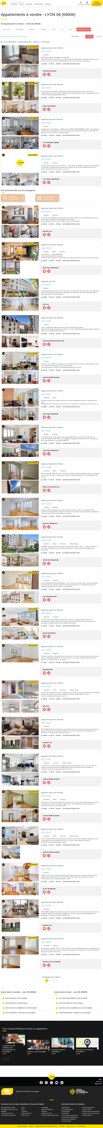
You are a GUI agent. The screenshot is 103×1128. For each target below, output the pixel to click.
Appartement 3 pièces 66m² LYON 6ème (52, 391)
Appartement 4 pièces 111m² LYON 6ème (52, 938)
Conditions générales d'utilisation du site (46, 1126)
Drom (23, 1109)
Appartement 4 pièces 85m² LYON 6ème (52, 902)
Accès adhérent (80, 1126)
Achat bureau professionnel (70, 1117)
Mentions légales (22, 1126)
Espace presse (70, 1126)
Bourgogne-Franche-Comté (9, 1109)
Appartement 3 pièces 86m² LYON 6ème (52, 537)
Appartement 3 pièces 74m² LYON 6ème (52, 610)
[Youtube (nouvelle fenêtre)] (56, 1082)
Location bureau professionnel (91, 1111)
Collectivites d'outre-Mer (8, 1115)
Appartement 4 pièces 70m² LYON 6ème (52, 719)
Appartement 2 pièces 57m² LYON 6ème (52, 354)
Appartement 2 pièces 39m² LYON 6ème (52, 48)
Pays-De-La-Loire (46, 1113)
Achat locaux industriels (69, 1119)
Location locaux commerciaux (90, 1113)
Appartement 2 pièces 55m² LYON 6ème (52, 427)
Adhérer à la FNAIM (97, 3)
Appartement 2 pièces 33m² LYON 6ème (52, 84)
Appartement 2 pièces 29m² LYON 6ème (52, 208)
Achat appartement (67, 1109)
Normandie (44, 1107)
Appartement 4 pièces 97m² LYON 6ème (52, 865)
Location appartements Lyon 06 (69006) (73, 998)
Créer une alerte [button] (84, 29)
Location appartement (88, 1107)
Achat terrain (65, 1113)
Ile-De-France (25, 1115)
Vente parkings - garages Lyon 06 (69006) (20, 1012)
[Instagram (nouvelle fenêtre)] (46, 1082)
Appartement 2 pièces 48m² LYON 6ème (52, 244)
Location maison (86, 1109)
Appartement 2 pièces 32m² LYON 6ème (52, 156)
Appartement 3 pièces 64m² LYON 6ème (52, 500)
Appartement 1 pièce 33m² (48, 281)
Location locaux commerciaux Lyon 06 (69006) (75, 1008)
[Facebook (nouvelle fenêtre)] (41, 1082)
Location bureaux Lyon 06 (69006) (71, 1003)
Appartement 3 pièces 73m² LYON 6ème (52, 792)
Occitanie (44, 1111)
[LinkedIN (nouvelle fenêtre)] (61, 1082)
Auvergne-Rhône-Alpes (8, 1107)
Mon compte (87, 4)
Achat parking (66, 1111)
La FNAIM (61, 1126)
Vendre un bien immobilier (36, 1052)
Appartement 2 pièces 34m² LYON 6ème (52, 318)
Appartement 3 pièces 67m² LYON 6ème (52, 646)
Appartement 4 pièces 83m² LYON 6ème (52, 756)
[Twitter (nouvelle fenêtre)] (51, 1082)
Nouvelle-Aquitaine (47, 1109)
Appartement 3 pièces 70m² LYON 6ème (52, 829)
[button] (14, 4)
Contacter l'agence (44, 74)
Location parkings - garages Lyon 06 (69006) (75, 1012)
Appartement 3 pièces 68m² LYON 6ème (52, 573)
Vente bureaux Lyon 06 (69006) (16, 1003)
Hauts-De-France (26, 1113)
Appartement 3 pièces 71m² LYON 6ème (52, 683)
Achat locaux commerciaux (69, 1115)
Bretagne (4, 1111)
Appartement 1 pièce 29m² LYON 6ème (52, 119)
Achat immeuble (66, 1121)
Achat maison (66, 1107)
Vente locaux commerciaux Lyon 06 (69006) (21, 1008)
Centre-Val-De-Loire (7, 1113)
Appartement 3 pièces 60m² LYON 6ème (52, 464)
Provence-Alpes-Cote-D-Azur (50, 1115)
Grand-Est (24, 1111)
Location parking (86, 1115)
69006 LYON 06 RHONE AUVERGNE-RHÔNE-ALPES (61, 64)
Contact (31, 1126)
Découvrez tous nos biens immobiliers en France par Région (22, 1104)
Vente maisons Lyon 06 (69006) (16, 998)
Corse (23, 1107)
